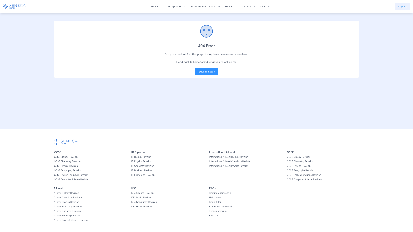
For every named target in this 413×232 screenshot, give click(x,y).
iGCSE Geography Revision (67, 170)
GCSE (290, 152)
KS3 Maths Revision (141, 197)
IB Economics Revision (143, 175)
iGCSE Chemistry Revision (67, 161)
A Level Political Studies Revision (71, 220)
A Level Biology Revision (66, 193)
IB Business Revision (142, 170)
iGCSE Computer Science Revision (71, 179)
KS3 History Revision (142, 206)
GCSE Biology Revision (298, 156)
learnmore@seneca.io (220, 193)
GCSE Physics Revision (299, 165)
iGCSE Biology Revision (66, 156)
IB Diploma (138, 152)
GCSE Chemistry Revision (300, 161)
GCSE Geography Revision (300, 170)
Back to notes (206, 71)
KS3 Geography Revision (144, 202)
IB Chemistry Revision (142, 165)
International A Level (222, 152)
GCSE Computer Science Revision (304, 179)
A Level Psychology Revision (68, 206)
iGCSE (57, 152)
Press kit (213, 215)
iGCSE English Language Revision (71, 175)
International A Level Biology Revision (228, 156)
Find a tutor (215, 202)
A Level (58, 188)
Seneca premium (218, 211)
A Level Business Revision (67, 211)
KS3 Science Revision (142, 193)
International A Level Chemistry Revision (230, 161)
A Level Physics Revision (66, 202)
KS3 (133, 188)
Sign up (402, 6)
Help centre (215, 197)
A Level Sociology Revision (67, 215)
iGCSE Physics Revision (66, 165)
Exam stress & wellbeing (221, 206)
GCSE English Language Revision (304, 175)
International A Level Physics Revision (228, 165)
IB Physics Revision (141, 161)
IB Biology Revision (141, 156)
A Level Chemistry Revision (68, 197)
